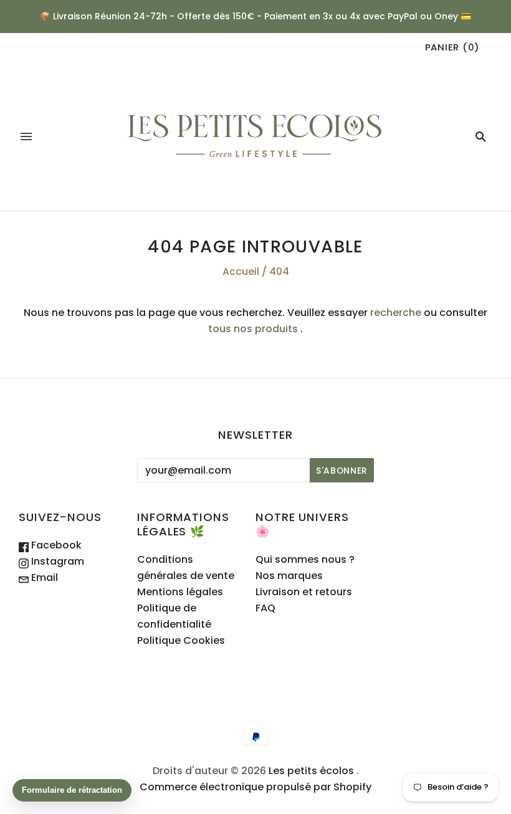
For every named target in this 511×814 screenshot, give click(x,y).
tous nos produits (253, 329)
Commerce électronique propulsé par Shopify (255, 787)
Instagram (56, 561)
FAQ (265, 608)
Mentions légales (180, 592)
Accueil (240, 271)
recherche (395, 312)
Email (43, 577)
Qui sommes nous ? (305, 559)
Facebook (55, 545)
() (452, 47)
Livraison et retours (304, 592)
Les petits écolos (311, 771)
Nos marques (289, 575)
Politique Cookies (181, 640)
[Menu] (26, 136)
